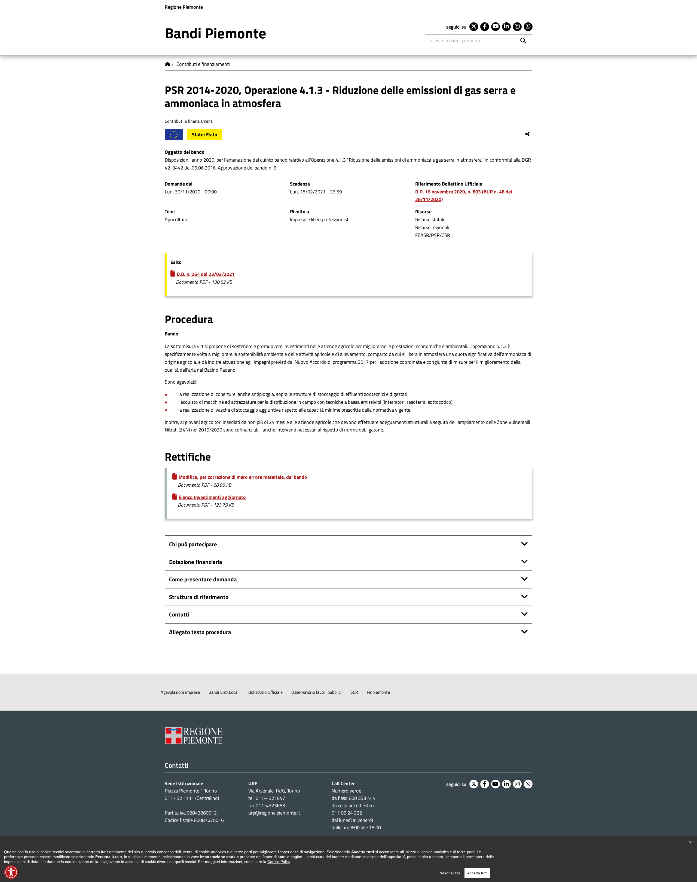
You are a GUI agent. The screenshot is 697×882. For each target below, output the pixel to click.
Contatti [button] (179, 614)
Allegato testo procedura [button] (200, 632)
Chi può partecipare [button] (193, 544)
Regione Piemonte (184, 7)
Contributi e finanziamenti (203, 64)
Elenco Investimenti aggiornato (212, 497)
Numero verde (346, 790)
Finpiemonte (378, 692)
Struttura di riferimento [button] (198, 597)
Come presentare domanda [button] (203, 579)
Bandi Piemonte (215, 33)
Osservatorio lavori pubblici (316, 692)
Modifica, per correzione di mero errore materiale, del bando (243, 477)
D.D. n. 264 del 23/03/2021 (206, 274)
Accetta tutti (477, 873)
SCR (354, 692)
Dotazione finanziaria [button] (195, 561)
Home (167, 64)
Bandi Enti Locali (224, 692)
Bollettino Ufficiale (265, 692)
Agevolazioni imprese (180, 692)
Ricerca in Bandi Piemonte (455, 40)
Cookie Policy (278, 861)
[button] (11, 872)
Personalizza (449, 873)
